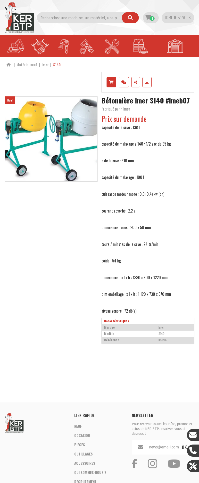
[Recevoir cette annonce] (147, 82)
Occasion (82, 435)
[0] (148, 18)
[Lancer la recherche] (130, 17)
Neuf (78, 426)
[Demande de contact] (124, 82)
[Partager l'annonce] (135, 82)
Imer (126, 109)
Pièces (79, 444)
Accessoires (84, 463)
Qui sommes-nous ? (90, 472)
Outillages (83, 453)
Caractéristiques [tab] (116, 321)
